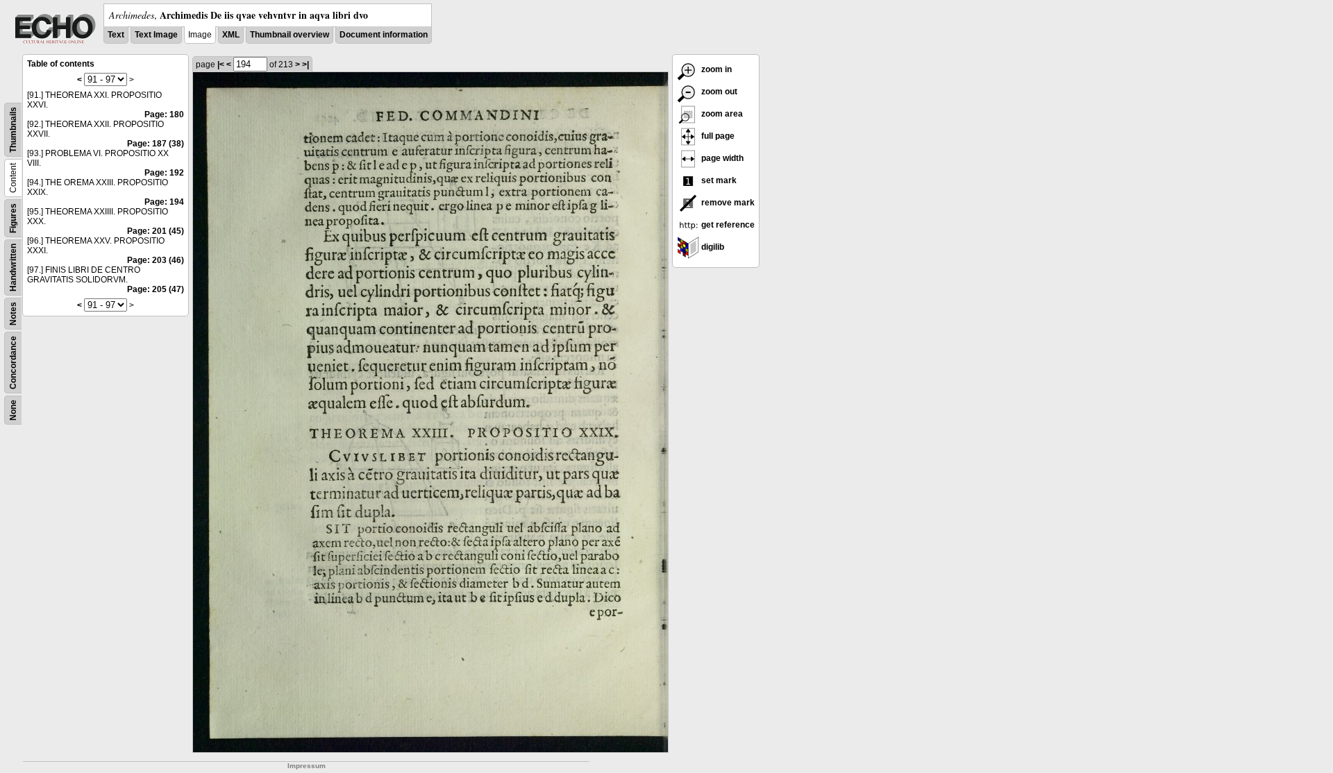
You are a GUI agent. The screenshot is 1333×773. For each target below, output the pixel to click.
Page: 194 (164, 202)
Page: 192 (164, 173)
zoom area (721, 114)
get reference (727, 225)
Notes (13, 313)
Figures (13, 218)
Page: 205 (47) (155, 289)
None (13, 410)
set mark (718, 180)
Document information (383, 35)
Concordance (13, 362)
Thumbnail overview (289, 35)
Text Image (156, 35)
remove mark (727, 202)
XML (231, 35)
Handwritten (13, 267)
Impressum (306, 766)
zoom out (718, 91)
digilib (711, 247)
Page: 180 (164, 114)
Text (116, 35)
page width (721, 158)
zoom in (715, 69)
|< (220, 64)
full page (717, 136)
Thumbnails (13, 130)
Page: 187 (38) (155, 143)
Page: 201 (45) (155, 231)
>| (305, 64)
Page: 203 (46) (155, 260)
